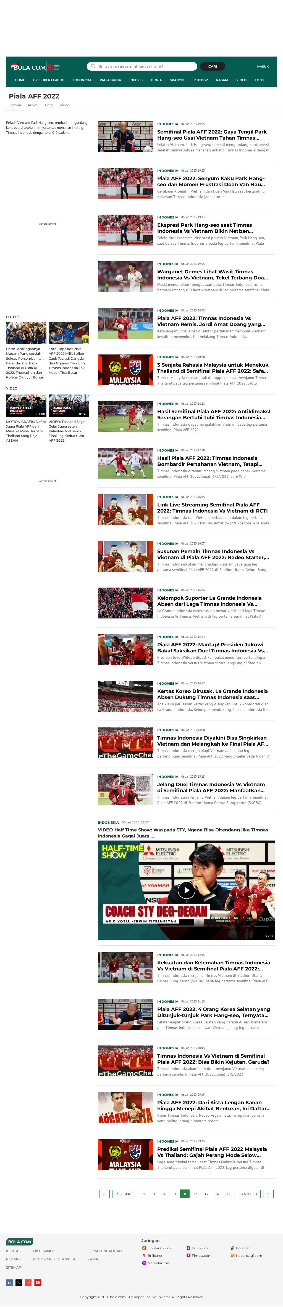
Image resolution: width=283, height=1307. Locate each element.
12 (195, 1194)
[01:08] (26, 405)
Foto (259, 80)
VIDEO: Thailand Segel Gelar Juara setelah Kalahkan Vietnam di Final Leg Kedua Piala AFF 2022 (67, 431)
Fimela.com (202, 1255)
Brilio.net (155, 1255)
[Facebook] (9, 1282)
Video (241, 80)
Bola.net (243, 1248)
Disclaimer (44, 1251)
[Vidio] (28, 1282)
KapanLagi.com (249, 1255)
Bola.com (200, 1248)
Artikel (33, 105)
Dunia (156, 80)
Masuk (263, 66)
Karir (92, 1259)
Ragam (222, 80)
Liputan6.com (159, 1248)
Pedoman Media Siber (54, 1259)
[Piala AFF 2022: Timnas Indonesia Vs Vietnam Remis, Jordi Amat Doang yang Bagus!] (125, 322)
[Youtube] (37, 1282)
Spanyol (177, 80)
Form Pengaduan (104, 1251)
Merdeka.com (159, 1263)
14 (217, 1194)
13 (206, 1194)
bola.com (118, 1297)
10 (174, 1194)
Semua (15, 105)
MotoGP (200, 80)
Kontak (13, 1251)
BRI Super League (48, 80)
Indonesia (82, 80)
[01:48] (69, 405)
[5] (26, 332)
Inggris (136, 80)
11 (185, 1194)
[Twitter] (18, 1282)
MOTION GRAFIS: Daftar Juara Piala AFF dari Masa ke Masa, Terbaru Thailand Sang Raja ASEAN (26, 431)
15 (228, 1194)
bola (36, 67)
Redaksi (14, 1259)
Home (20, 80)
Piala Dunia (110, 80)
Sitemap (13, 1267)
